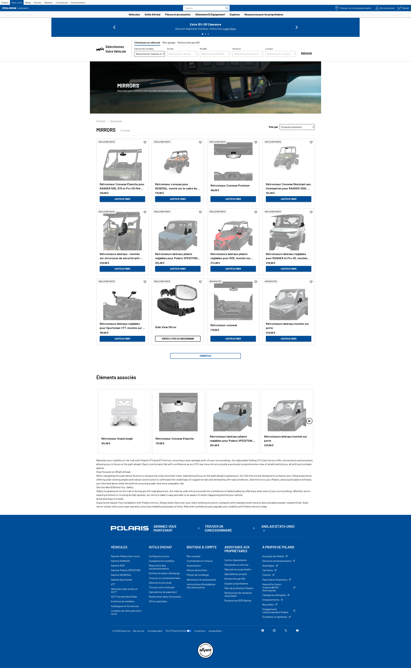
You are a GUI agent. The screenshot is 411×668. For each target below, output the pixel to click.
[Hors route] (17, 8)
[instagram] (274, 630)
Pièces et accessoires (177, 14)
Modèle (203, 48)
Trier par (273, 126)
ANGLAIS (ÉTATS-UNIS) (277, 526)
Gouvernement (78, 2)
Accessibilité (215, 631)
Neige (28, 2)
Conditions (200, 631)
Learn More (229, 28)
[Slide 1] (202, 34)
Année (170, 48)
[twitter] (285, 630)
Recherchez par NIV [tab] (189, 42)
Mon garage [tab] (168, 42)
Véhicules (134, 14)
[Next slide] (296, 27)
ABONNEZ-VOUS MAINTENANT (164, 528)
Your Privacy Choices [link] (175, 631)
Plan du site (138, 631)
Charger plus (205, 355)
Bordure (237, 48)
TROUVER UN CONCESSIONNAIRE (218, 528)
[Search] (226, 8)
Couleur (269, 48)
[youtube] (297, 630)
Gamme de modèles (144, 48)
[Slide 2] (205, 34)
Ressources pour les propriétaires (264, 14)
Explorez (235, 14)
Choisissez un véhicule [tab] (147, 42)
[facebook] (262, 630)
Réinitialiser (306, 53)
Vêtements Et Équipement (210, 14)
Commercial (62, 2)
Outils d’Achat (152, 14)
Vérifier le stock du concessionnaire (178, 338)
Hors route (17, 2)
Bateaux (48, 2)
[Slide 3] (208, 34)
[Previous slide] (114, 27)
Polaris (5, 2)
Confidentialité (154, 631)
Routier (37, 2)
